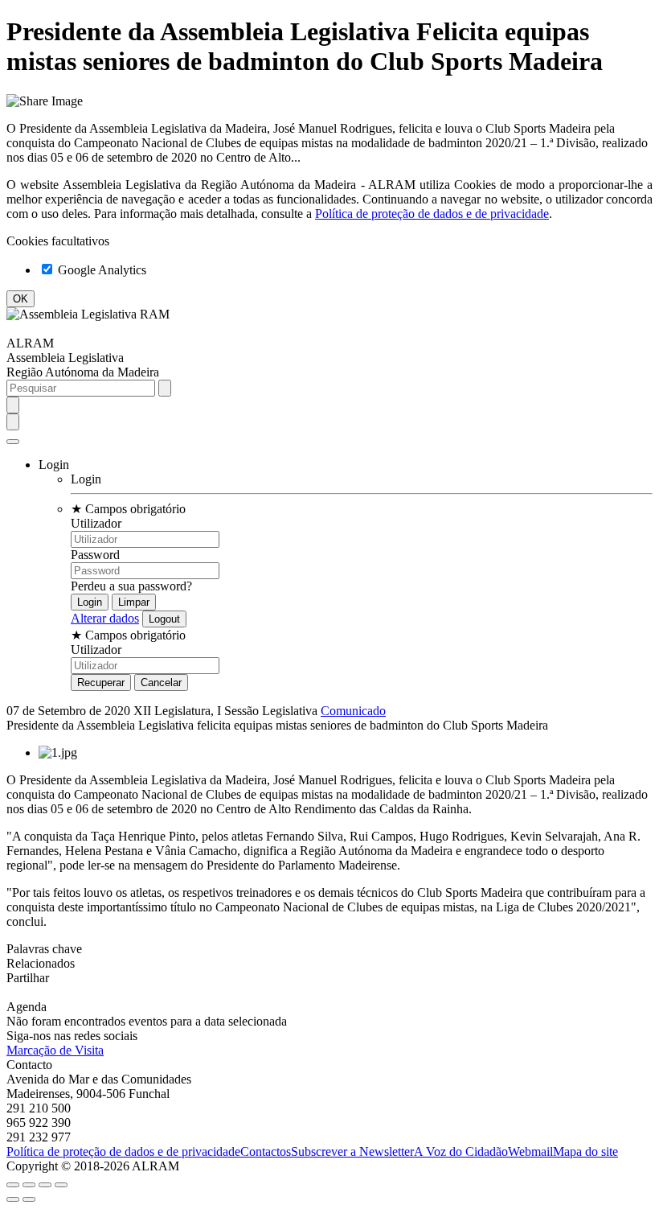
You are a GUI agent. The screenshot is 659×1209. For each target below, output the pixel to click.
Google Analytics (100, 270)
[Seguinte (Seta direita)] (29, 1199)
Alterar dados (105, 618)
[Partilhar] (29, 1184)
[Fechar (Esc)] (12, 1184)
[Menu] (12, 441)
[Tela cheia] (45, 1184)
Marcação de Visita (55, 1050)
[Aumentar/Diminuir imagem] (61, 1184)
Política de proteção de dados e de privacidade (432, 213)
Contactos (265, 1151)
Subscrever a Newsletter (352, 1151)
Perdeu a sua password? (131, 586)
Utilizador (96, 523)
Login (86, 479)
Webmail (530, 1151)
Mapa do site (585, 1151)
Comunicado (353, 711)
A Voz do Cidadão (461, 1151)
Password (95, 554)
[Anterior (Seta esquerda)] (12, 1199)
